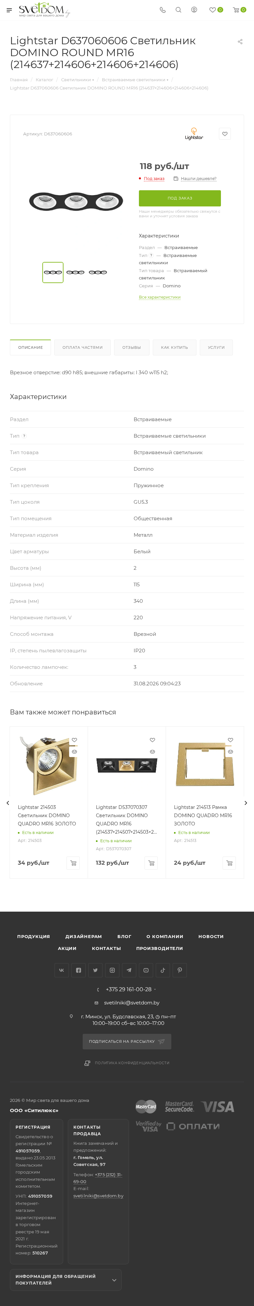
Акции (67, 948)
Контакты (106, 948)
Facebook (78, 970)
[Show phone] (163, 10)
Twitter (95, 970)
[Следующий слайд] (245, 803)
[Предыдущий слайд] (8, 803)
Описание (30, 347)
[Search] (178, 10)
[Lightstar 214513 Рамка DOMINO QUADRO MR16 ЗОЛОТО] (205, 765)
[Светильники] (45, 10)
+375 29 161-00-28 (128, 989)
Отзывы (131, 347)
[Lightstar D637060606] (76, 202)
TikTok (163, 970)
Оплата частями (83, 347)
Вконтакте (62, 970)
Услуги (216, 347)
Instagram (112, 970)
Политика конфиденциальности (132, 1063)
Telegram (129, 970)
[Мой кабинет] (194, 10)
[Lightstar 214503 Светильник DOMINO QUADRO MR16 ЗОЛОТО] (49, 765)
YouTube (146, 970)
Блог (124, 936)
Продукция (33, 936)
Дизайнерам (83, 936)
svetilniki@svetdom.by (131, 1002)
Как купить (174, 347)
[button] (222, 886)
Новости (211, 936)
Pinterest (180, 970)
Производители (159, 948)
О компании (165, 936)
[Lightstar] (194, 134)
